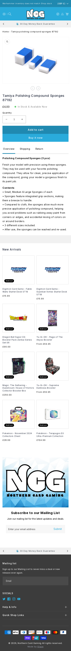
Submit (57, 529)
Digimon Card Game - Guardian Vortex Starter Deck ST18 (51, 292)
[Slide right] (38, 88)
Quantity (7, 112)
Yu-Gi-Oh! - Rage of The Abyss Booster (49, 338)
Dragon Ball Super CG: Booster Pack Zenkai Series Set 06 (17, 340)
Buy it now (36, 137)
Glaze (40, 646)
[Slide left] (33, 88)
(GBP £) (61, 3)
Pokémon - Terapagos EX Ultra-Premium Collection (50, 434)
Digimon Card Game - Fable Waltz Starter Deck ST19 (17, 290)
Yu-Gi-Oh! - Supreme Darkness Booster (47, 386)
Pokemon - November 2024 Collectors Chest (17, 434)
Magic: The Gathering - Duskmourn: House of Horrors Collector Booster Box (18, 388)
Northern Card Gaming (29, 643)
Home (5, 31)
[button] (4, 14)
